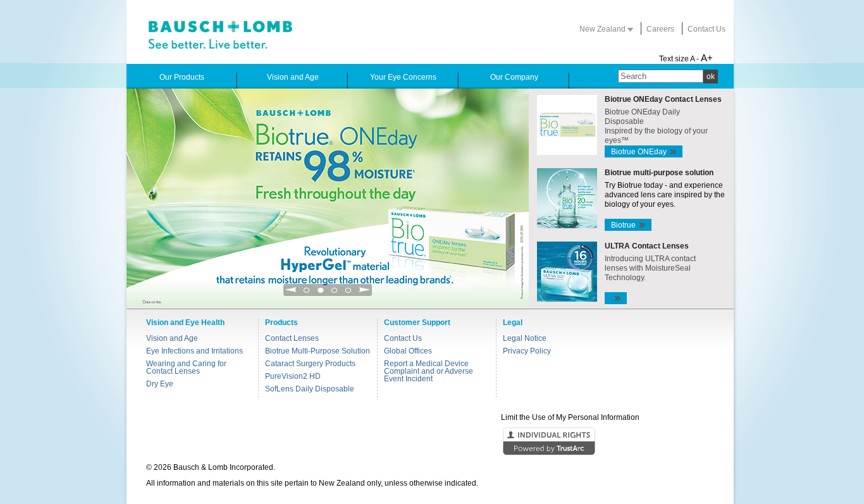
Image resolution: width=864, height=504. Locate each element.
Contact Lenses (292, 338)
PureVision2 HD (293, 376)
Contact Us (706, 29)
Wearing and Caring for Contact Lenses (186, 367)
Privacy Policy (527, 351)
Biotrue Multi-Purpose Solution (317, 351)
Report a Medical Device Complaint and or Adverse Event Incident (428, 371)
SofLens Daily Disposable (309, 388)
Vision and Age (172, 338)
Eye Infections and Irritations (194, 351)
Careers (660, 29)
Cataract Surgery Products (310, 363)
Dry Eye (159, 383)
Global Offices (408, 351)
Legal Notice (524, 338)
